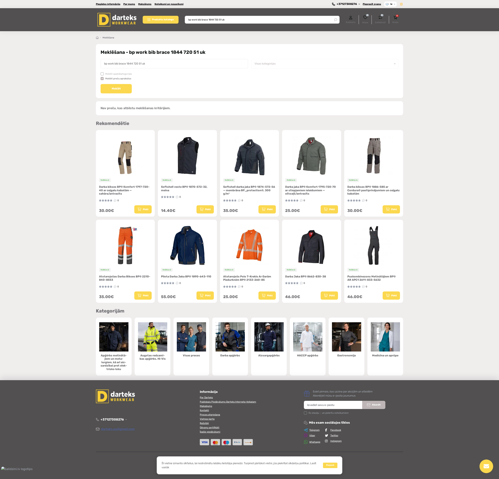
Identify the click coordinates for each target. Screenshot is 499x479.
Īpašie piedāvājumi (210, 431)
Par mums (129, 4)
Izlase (365, 19)
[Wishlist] (154, 155)
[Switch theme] (401, 4)
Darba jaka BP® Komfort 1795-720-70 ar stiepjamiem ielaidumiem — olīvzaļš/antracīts (310, 190)
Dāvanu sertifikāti (209, 427)
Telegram (314, 430)
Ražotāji (204, 423)
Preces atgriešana (210, 414)
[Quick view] (154, 148)
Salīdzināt (380, 19)
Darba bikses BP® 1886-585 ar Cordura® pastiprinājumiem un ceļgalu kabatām (373, 190)
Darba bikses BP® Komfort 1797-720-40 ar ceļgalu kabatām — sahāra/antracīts (124, 190)
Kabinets (351, 22)
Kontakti (204, 410)
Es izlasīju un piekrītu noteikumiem (329, 413)
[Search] (335, 19)
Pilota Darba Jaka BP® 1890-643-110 (186, 276)
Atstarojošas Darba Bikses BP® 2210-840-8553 (124, 278)
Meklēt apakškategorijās (118, 74)
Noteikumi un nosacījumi (169, 4)
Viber (312, 435)
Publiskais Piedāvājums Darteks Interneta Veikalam (228, 401)
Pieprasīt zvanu (372, 4)
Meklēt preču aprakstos (118, 78)
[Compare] (154, 163)
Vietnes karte (207, 419)
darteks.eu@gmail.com (118, 429)
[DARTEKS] (116, 20)
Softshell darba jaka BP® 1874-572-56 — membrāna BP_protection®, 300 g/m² (249, 190)
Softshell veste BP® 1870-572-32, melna (184, 188)
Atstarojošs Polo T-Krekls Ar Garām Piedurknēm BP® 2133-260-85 (247, 278)
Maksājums (144, 4)
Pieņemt (330, 465)
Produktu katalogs (163, 19)
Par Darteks (206, 397)
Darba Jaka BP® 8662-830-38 (305, 276)
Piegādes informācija (108, 4)
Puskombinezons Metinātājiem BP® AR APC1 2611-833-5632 (371, 278)
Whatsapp (314, 442)
